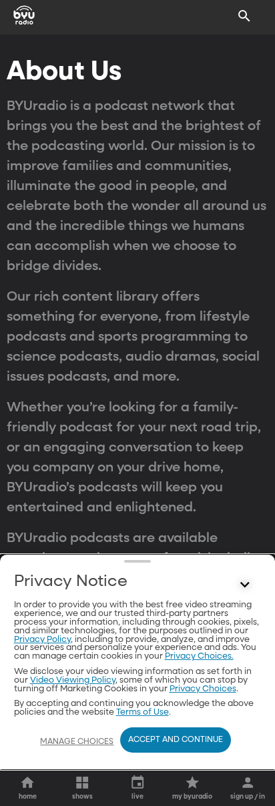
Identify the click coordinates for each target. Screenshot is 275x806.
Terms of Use (142, 712)
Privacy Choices (203, 689)
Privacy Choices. (199, 656)
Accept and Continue (175, 740)
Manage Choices (76, 742)
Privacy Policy (42, 639)
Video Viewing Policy (72, 680)
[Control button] (244, 584)
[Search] (244, 16)
